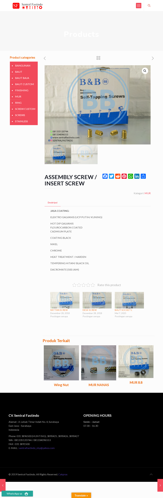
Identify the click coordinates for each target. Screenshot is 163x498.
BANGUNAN (22, 65)
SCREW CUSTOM (25, 108)
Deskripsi (52, 202)
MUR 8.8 (136, 382)
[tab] (53, 202)
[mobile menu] (138, 5)
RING (18, 102)
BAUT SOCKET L (123, 310)
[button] (145, 71)
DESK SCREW (90, 310)
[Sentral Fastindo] (27, 5)
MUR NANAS (99, 385)
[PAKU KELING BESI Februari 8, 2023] (3, 485)
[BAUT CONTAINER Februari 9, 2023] (160, 485)
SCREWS (20, 115)
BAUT (18, 71)
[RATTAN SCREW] (64, 300)
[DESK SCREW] (97, 300)
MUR (148, 193)
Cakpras (62, 474)
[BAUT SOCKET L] (129, 300)
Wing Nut (61, 385)
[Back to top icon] (151, 474)
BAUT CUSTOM (24, 84)
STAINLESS (21, 121)
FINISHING (21, 90)
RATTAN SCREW (59, 310)
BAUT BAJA (22, 77)
